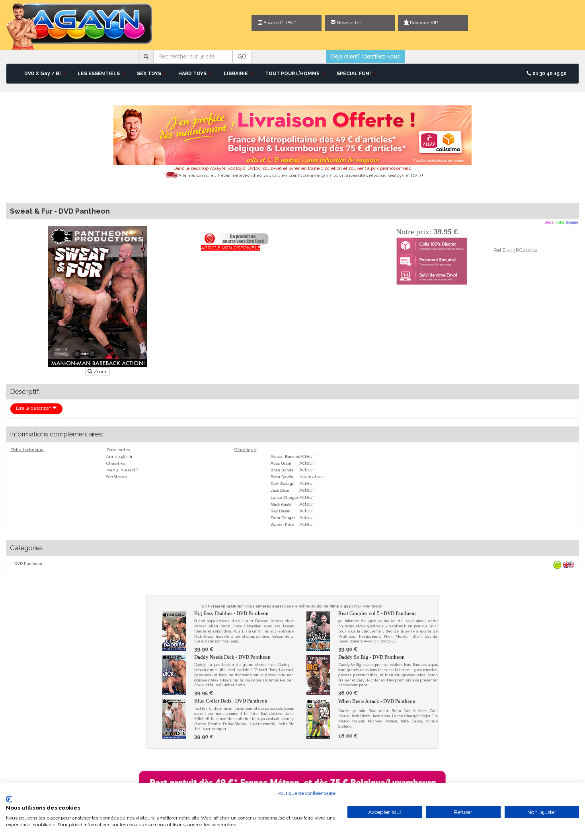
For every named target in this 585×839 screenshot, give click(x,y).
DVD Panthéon (28, 563)
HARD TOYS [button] (193, 73)
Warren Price (282, 524)
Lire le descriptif (34, 408)
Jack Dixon (281, 490)
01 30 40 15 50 (549, 73)
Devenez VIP (423, 22)
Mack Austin (281, 504)
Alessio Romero (285, 456)
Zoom (99, 371)
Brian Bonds (282, 470)
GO (242, 56)
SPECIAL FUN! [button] (354, 73)
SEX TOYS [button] (149, 73)
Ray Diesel (280, 511)
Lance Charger (284, 497)
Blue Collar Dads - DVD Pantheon (230, 701)
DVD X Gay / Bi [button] (43, 73)
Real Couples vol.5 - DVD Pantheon (377, 613)
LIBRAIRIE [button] (236, 73)
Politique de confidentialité (306, 793)
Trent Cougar (283, 518)
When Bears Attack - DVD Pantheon (376, 701)
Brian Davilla (282, 477)
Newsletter (348, 22)
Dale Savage (282, 483)
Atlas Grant (281, 463)
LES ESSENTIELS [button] (99, 73)
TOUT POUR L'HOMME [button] (293, 73)
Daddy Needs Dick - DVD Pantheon (232, 657)
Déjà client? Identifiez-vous (365, 56)
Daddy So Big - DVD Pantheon (371, 657)
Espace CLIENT (279, 22)
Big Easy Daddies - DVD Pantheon (231, 613)
